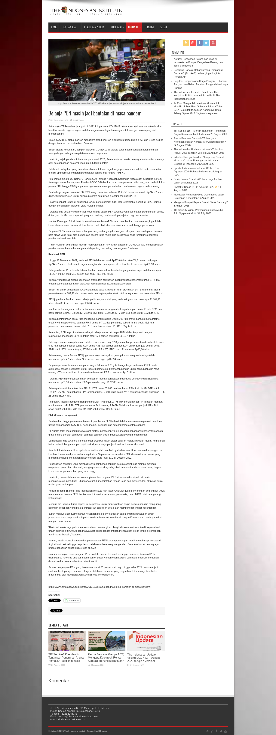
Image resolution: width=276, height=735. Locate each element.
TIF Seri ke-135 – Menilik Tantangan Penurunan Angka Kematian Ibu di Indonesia (66, 657)
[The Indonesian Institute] (86, 13)
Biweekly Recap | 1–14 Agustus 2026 (194, 187)
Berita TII (133, 27)
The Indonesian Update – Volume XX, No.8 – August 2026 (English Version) (143, 657)
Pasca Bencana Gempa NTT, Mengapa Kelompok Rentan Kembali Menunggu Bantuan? (106, 657)
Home (54, 27)
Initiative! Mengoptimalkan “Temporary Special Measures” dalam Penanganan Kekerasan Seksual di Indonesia (199, 160)
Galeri (163, 27)
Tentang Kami (70, 27)
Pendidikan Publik (94, 27)
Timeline (149, 27)
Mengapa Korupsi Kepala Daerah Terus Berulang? (201, 202)
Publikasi (116, 27)
